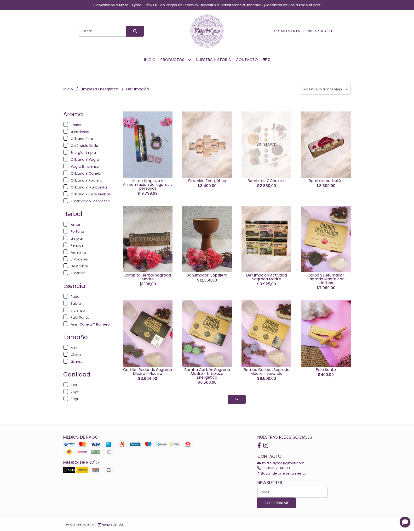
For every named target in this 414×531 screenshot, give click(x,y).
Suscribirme (276, 503)
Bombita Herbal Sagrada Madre (147, 277)
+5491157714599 (275, 468)
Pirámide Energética (207, 180)
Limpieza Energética (99, 89)
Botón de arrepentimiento (283, 473)
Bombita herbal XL (326, 180)
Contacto (247, 59)
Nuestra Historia (213, 59)
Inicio (149, 59)
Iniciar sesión (319, 30)
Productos (172, 59)
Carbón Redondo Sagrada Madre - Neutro (147, 371)
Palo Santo (326, 369)
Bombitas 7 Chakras (266, 180)
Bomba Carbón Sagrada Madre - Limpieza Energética (207, 373)
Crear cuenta (287, 30)
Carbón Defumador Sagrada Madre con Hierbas (326, 279)
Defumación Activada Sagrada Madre (266, 277)
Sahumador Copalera (207, 275)
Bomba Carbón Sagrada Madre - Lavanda (266, 371)
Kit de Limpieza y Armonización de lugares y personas (147, 184)
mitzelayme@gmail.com (283, 463)
